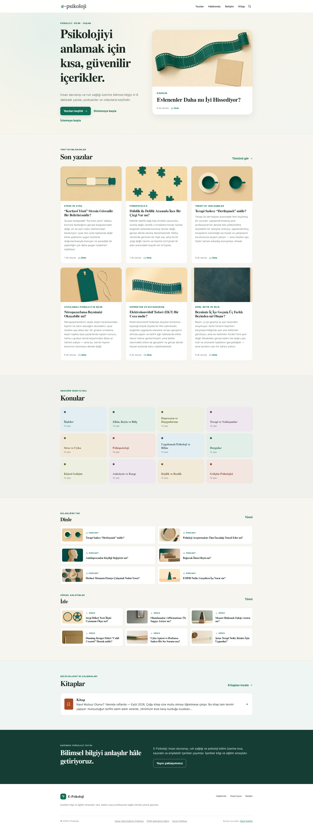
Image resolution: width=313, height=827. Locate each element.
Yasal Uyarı (236, 796)
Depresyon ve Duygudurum (147, 307)
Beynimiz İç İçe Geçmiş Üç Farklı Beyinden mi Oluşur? (219, 313)
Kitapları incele (238, 685)
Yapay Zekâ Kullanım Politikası (129, 821)
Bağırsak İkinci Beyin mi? (197, 558)
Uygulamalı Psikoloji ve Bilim (83, 307)
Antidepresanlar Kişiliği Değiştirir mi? (107, 558)
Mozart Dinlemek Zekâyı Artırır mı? (232, 619)
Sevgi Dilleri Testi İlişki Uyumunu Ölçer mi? (98, 619)
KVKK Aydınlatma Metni (158, 821)
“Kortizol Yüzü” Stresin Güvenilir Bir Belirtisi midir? (88, 212)
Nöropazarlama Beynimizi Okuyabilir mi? (83, 313)
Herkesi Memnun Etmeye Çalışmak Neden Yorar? (113, 578)
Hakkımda (214, 6)
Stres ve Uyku (73, 206)
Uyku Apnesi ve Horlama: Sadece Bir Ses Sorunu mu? (165, 639)
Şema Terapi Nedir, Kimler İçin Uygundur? (232, 639)
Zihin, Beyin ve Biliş (207, 307)
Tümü (249, 517)
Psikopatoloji (138, 206)
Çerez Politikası (179, 821)
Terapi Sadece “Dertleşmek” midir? (220, 210)
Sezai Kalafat (246, 821)
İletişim (229, 6)
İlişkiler (162, 93)
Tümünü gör (240, 158)
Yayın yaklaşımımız (169, 763)
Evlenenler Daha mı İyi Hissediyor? (199, 99)
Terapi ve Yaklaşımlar (209, 206)
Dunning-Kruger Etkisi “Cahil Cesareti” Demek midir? (102, 639)
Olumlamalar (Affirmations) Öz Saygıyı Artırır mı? (168, 619)
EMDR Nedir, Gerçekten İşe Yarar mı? (204, 578)
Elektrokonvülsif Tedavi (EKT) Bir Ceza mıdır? (154, 313)
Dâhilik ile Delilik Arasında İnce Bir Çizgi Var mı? (155, 212)
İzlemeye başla (70, 120)
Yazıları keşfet (73, 111)
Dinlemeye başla (105, 111)
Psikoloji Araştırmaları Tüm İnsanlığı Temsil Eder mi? (213, 538)
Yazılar (199, 6)
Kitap (241, 6)
